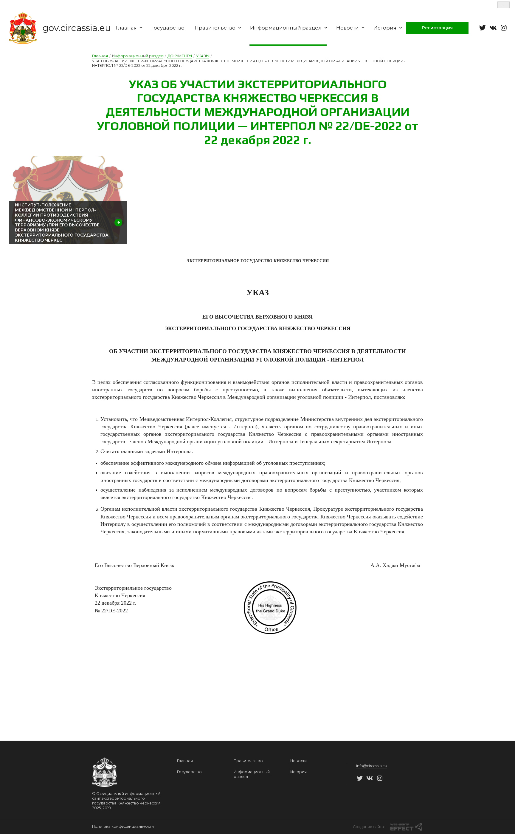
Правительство (215, 28)
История (384, 28)
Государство (167, 28)
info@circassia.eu (371, 766)
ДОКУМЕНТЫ (179, 56)
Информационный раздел (286, 28)
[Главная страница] (23, 27)
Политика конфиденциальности (123, 826)
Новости (347, 28)
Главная (126, 28)
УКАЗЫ (202, 56)
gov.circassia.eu (77, 27)
